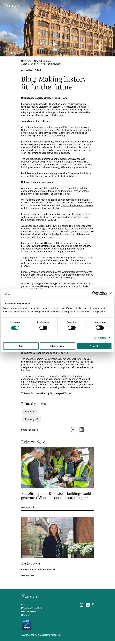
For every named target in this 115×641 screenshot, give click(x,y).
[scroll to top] (93, 606)
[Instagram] (81, 606)
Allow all (94, 346)
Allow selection (57, 346)
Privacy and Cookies (31, 608)
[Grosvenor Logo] (13, 5)
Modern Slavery (29, 611)
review (24, 176)
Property (29, 411)
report (46, 153)
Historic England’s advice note (77, 205)
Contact (25, 615)
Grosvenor (26, 61)
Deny (21, 346)
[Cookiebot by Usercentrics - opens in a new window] (94, 293)
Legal (24, 604)
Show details (100, 338)
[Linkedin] (88, 606)
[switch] (43, 328)
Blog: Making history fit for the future (41, 63)
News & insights (42, 61)
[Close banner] (111, 293)
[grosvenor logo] (31, 595)
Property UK (31, 419)
